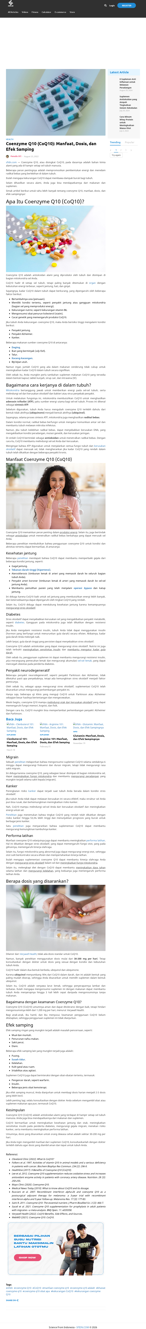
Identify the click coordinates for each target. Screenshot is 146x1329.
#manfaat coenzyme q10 (55, 1288)
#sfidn (9, 1288)
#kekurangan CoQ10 (62, 1291)
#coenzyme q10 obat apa (36, 1291)
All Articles (13, 12)
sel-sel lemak (85, 660)
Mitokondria (12, 390)
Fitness (35, 12)
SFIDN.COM (82, 1327)
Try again (116, 155)
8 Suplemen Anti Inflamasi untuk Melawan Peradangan (128, 83)
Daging (16, 347)
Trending (115, 142)
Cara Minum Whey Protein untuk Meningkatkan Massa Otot (127, 122)
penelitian (22, 558)
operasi (83, 588)
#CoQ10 (37, 1288)
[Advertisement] (73, 40)
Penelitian (11, 814)
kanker (32, 791)
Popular (129, 142)
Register (126, 5)
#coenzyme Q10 (22, 1288)
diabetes (19, 622)
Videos (25, 12)
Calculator (46, 12)
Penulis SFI (16, 156)
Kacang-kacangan (22, 358)
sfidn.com (11, 162)
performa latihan (95, 840)
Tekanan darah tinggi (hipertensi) (31, 569)
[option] (22, 737)
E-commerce (60, 12)
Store (72, 12)
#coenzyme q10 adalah (82, 1288)
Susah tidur (18, 1059)
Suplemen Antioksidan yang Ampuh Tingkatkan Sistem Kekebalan (128, 102)
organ (92, 282)
